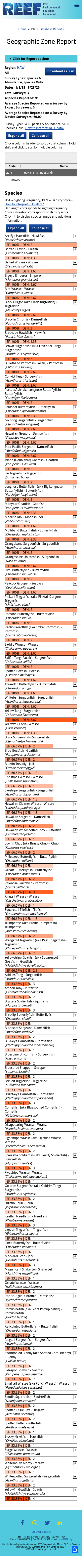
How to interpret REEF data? (44, 128)
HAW (20, 67)
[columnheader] (13, 166)
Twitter (47, 1525)
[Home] (31, 9)
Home (22, 29)
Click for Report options (31, 58)
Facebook (22, 1525)
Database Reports (52, 29)
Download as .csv (60, 71)
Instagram (34, 1525)
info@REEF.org (65, 1539)
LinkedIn (59, 1525)
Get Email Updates (41, 1531)
